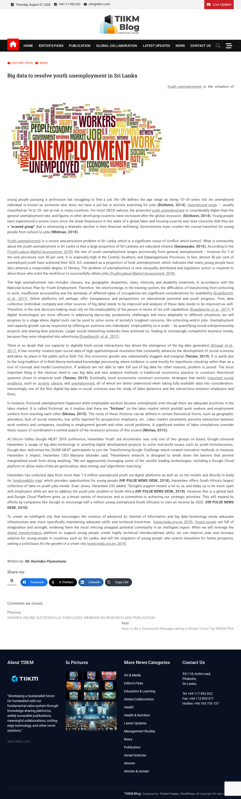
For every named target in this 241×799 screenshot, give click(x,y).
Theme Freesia (169, 793)
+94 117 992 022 (69, 4)
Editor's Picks (22, 63)
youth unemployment (168, 210)
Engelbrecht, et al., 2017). (211, 309)
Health (129, 707)
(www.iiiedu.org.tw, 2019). (107, 544)
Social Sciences (135, 755)
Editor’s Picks (51, 46)
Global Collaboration (116, 46)
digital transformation (24, 533)
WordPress (187, 793)
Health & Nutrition (137, 715)
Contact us (200, 46)
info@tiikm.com (99, 4)
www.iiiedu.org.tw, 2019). (174, 522)
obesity (56, 383)
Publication (79, 46)
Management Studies (139, 731)
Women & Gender (136, 771)
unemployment (83, 383)
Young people (206, 522)
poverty (43, 383)
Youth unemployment (184, 86)
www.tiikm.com (18, 741)
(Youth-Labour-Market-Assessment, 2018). (142, 273)
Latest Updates (156, 46)
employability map (27, 480)
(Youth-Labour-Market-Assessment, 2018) (40, 252)
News (180, 46)
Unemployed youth (202, 205)
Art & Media (132, 675)
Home (28, 46)
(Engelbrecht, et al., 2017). (99, 336)
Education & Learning (139, 691)
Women (129, 763)
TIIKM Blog (132, 793)
